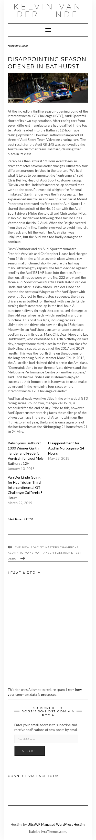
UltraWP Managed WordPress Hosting (56, 824)
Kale (32, 832)
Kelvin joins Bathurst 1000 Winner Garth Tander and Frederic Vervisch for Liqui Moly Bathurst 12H (26, 453)
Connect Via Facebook (33, 776)
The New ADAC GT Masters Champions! (47, 547)
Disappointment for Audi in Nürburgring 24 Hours (66, 448)
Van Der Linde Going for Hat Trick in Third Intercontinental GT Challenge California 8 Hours (25, 487)
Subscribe (29, 750)
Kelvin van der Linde (48, 10)
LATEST (28, 519)
